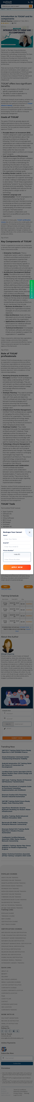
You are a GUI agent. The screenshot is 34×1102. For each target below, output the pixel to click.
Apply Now (17, 567)
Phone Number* (8, 550)
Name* (5, 535)
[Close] (29, 532)
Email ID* (6, 543)
